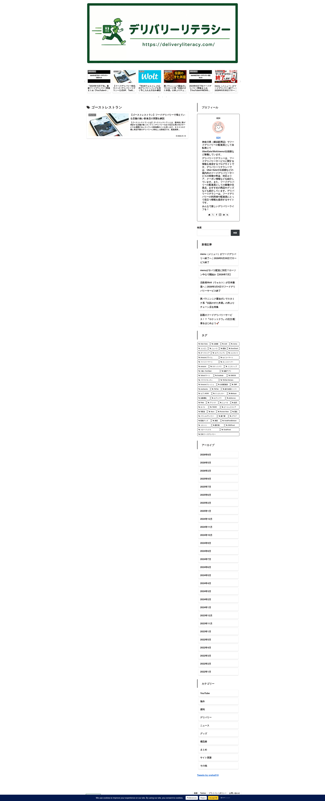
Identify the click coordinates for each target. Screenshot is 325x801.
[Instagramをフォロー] (220, 214)
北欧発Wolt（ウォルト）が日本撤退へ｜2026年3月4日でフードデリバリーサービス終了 (217, 286)
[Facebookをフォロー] (216, 214)
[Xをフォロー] (213, 214)
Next (240, 81)
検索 (199, 227)
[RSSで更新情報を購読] (227, 214)
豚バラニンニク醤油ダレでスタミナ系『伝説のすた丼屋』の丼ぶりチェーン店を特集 (217, 303)
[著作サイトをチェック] (209, 214)
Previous (84, 81)
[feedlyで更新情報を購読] (223, 214)
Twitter (203, 793)
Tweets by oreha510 (208, 775)
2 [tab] (162, 97)
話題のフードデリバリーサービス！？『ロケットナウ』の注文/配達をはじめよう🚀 (217, 319)
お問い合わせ (234, 793)
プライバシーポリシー (217, 793)
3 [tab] (166, 97)
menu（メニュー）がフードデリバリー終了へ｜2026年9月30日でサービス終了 (218, 258)
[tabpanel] (99, 81)
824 (218, 137)
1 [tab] (158, 97)
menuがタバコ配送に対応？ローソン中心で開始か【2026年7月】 (218, 272)
